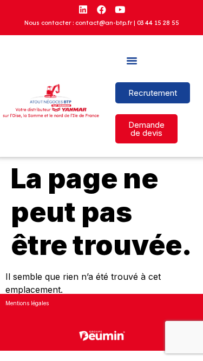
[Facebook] (102, 9)
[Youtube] (120, 9)
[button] (132, 60)
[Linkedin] (83, 9)
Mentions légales (27, 303)
